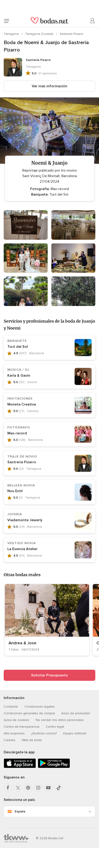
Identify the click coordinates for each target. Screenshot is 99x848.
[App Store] (20, 767)
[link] (47, 620)
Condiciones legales (39, 707)
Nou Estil (15, 491)
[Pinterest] (28, 788)
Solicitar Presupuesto (49, 675)
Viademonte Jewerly (24, 520)
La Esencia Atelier (22, 549)
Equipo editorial (74, 733)
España (20, 811)
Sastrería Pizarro (71, 34)
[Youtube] (48, 788)
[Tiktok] (58, 788)
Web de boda (32, 740)
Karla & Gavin (18, 375)
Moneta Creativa (21, 404)
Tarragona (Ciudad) (39, 34)
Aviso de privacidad (75, 713)
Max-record (17, 433)
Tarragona (12, 34)
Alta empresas (14, 733)
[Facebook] (8, 788)
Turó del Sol (17, 346)
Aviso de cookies (16, 720)
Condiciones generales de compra (29, 713)
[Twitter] (18, 788)
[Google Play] (54, 767)
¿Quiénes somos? (44, 733)
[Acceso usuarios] (92, 20)
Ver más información (49, 86)
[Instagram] (38, 788)
